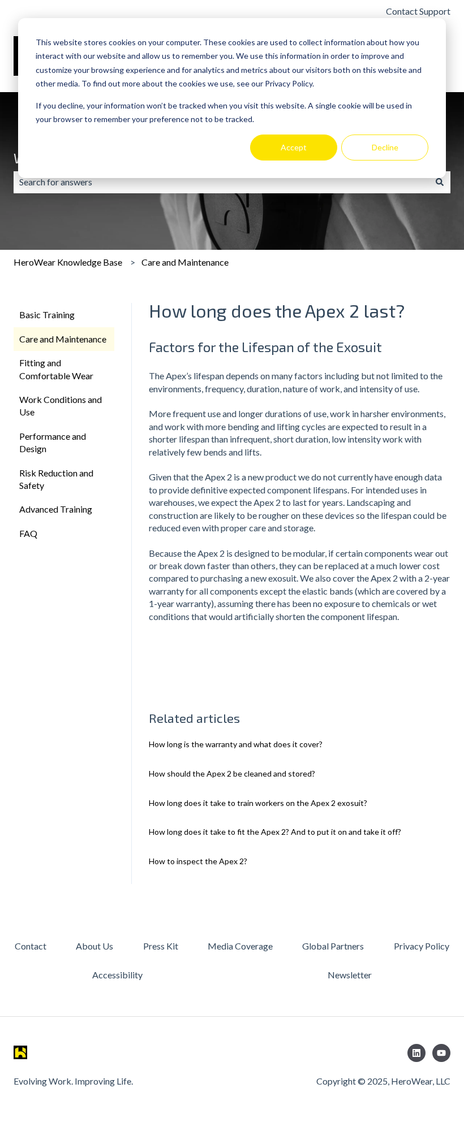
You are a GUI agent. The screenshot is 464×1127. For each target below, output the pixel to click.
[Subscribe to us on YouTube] (441, 1053)
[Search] (439, 182)
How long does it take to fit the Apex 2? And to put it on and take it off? (275, 831)
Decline (385, 147)
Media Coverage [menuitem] (240, 945)
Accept (294, 147)
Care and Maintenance (185, 262)
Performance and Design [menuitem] (52, 442)
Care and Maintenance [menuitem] (62, 338)
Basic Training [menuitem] (47, 314)
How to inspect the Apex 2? (198, 861)
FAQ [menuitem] (28, 533)
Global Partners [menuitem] (333, 945)
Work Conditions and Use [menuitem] (60, 405)
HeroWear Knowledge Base (68, 262)
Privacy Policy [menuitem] (421, 945)
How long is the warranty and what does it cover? (236, 744)
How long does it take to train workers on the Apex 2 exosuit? (258, 803)
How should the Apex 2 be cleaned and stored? (232, 773)
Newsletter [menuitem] (350, 974)
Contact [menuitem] (30, 945)
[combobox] (221, 182)
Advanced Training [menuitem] (55, 509)
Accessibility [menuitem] (117, 974)
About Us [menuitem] (94, 945)
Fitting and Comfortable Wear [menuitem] (56, 368)
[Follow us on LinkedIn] (416, 1053)
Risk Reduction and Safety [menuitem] (56, 479)
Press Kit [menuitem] (160, 945)
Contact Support (418, 11)
